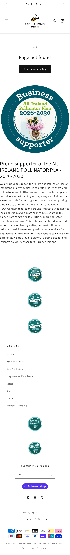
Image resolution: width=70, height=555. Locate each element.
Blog (9, 391)
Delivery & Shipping (17, 405)
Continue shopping (35, 69)
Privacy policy (28, 548)
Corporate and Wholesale (20, 376)
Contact (11, 398)
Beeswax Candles (16, 361)
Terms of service (44, 548)
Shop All (11, 354)
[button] (6, 20)
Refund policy (58, 543)
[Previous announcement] (6, 4)
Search (10, 383)
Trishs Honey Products (22, 543)
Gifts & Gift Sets (15, 369)
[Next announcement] (64, 4)
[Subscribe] (51, 475)
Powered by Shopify (40, 543)
